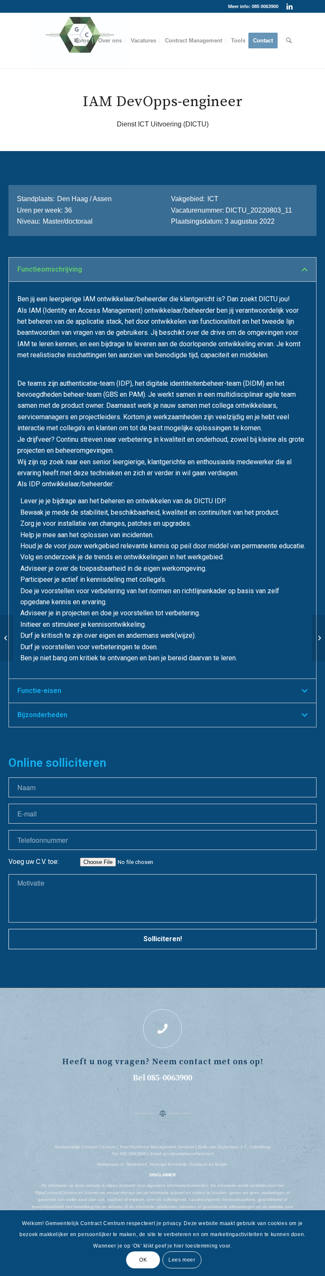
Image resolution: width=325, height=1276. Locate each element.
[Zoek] (289, 40)
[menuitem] (82, 40)
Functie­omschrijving (49, 269)
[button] (162, 269)
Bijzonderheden (42, 715)
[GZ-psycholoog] (6, 638)
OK (143, 1260)
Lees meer (181, 1260)
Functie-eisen (39, 691)
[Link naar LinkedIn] (289, 6)
